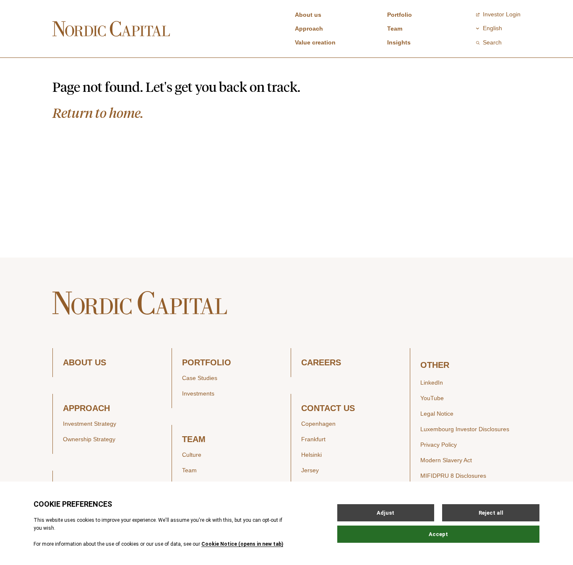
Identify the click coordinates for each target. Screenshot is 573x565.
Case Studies (199, 378)
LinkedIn (431, 382)
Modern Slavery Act (446, 460)
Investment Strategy (89, 423)
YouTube (432, 398)
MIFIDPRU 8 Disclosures (453, 475)
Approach (309, 28)
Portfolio (399, 14)
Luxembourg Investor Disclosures (464, 429)
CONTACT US (328, 408)
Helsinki (311, 454)
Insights (399, 42)
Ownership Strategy (89, 439)
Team (394, 28)
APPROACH (86, 408)
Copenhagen (318, 423)
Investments (198, 393)
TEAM (194, 439)
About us (308, 14)
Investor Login (502, 14)
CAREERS (321, 362)
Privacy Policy (438, 444)
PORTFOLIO (206, 362)
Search (492, 42)
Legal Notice (436, 413)
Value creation (315, 42)
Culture (191, 454)
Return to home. (97, 112)
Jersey (310, 470)
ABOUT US (84, 362)
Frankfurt (313, 439)
